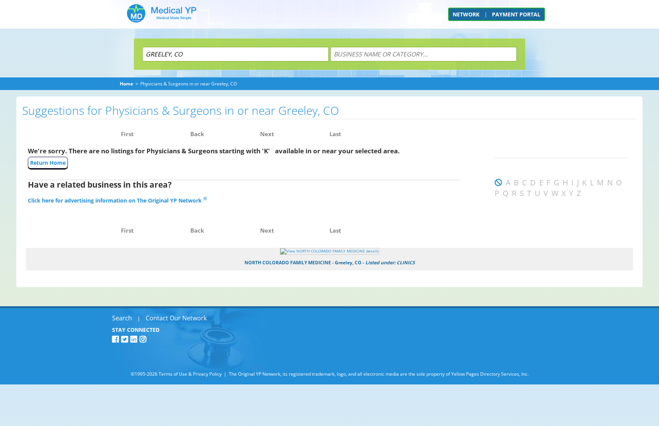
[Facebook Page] (116, 339)
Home (126, 83)
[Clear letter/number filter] (498, 182)
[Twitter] (125, 339)
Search (122, 318)
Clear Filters (510, 210)
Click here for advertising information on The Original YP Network (117, 200)
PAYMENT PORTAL (516, 14)
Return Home (48, 162)
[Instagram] (144, 339)
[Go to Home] (161, 16)
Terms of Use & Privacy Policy (190, 374)
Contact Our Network (176, 318)
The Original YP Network (254, 374)
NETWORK (466, 14)
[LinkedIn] (135, 339)
